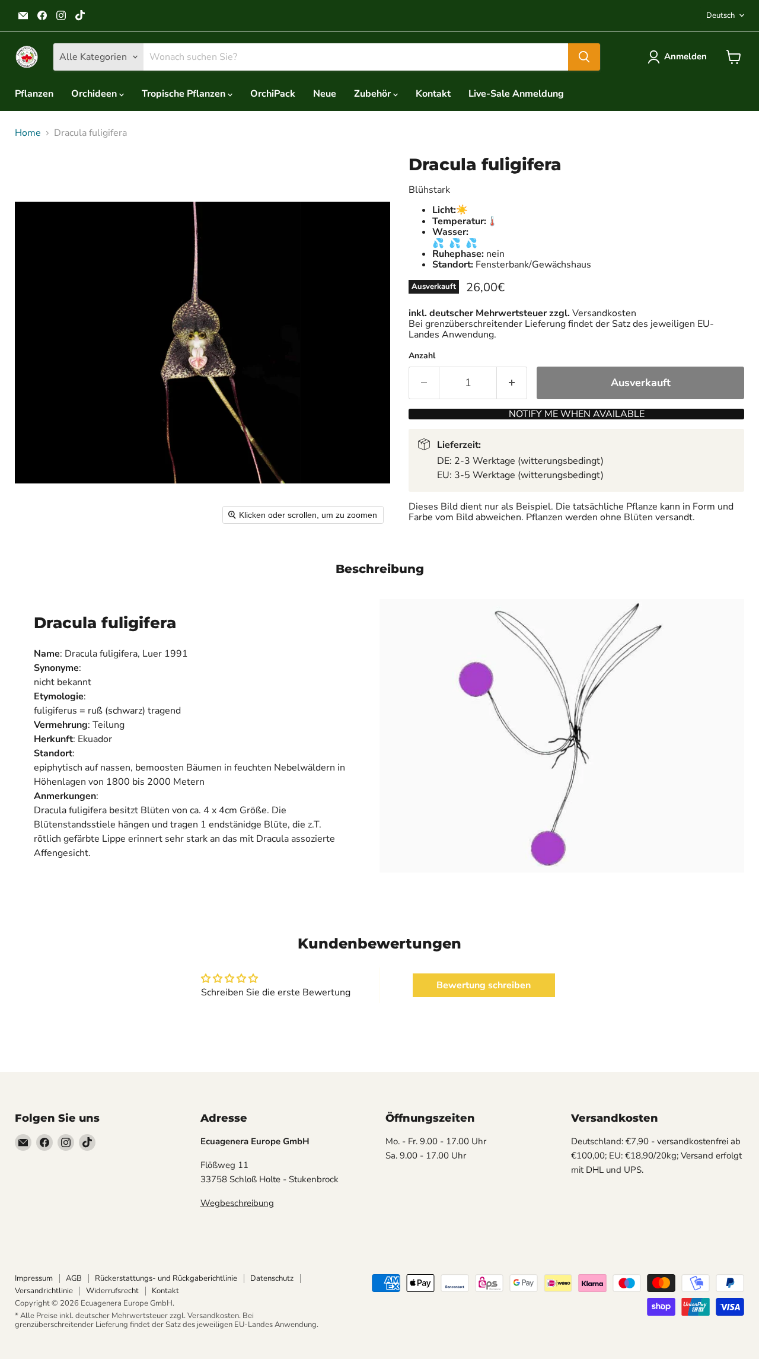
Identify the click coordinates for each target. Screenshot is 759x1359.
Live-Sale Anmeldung (516, 93)
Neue (324, 93)
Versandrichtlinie (44, 1290)
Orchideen (95, 93)
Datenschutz (272, 1278)
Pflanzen (34, 93)
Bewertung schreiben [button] (483, 985)
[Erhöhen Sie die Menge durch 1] (512, 383)
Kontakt (433, 93)
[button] (680, 57)
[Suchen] (584, 57)
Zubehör (373, 93)
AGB (74, 1278)
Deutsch (720, 15)
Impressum (34, 1278)
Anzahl (422, 356)
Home (28, 133)
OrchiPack (272, 93)
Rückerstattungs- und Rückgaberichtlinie (166, 1278)
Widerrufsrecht (112, 1290)
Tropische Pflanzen (185, 93)
